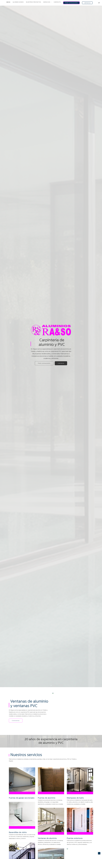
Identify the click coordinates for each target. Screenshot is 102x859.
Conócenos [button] (15, 720)
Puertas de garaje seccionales (21, 798)
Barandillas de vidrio (18, 832)
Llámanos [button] (61, 363)
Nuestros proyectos (33, 2)
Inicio (8, 2)
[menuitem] (8, 2)
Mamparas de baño (75, 798)
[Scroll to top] (99, 853)
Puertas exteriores (75, 838)
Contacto (57, 2)
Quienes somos (18, 2)
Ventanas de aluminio (47, 838)
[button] (98, 2)
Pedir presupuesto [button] (44, 363)
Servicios (46, 2)
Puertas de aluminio (46, 798)
